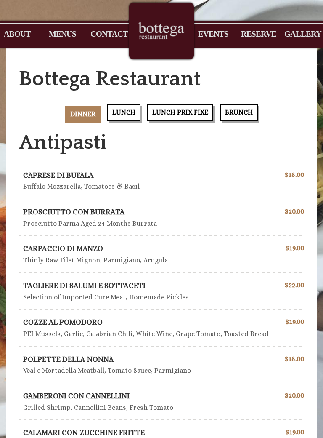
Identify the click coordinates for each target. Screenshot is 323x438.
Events (213, 33)
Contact (105, 33)
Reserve (256, 33)
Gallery (301, 33)
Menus (62, 33)
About (17, 33)
